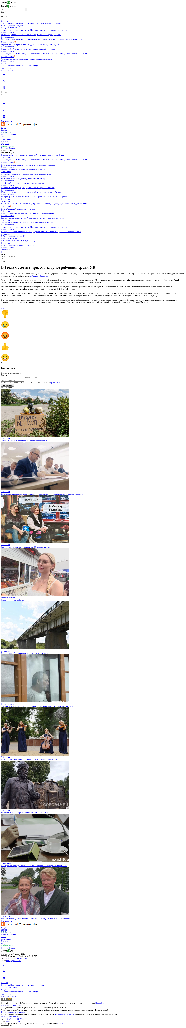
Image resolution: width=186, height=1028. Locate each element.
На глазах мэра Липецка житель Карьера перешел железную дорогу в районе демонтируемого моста (44, 203)
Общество (5, 23)
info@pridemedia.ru (14, 1021)
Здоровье (48, 23)
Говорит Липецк (31, 66)
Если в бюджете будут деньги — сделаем (18, 209)
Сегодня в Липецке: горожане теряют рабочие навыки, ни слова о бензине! (33, 155)
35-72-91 (23, 958)
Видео (3, 63)
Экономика (6, 139)
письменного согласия (64, 1014)
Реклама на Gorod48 (9, 1017)
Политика (57, 23)
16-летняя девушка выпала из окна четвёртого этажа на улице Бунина (31, 35)
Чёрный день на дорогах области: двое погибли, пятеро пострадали (30, 44)
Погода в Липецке (9, 28)
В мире (13, 70)
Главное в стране (8, 134)
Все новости (6, 121)
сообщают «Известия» (39, 276)
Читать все (5, 201)
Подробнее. (100, 1003)
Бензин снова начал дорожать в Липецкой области (23, 169)
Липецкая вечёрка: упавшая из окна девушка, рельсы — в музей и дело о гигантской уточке (41, 232)
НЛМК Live (6, 132)
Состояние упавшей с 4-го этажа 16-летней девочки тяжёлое (27, 174)
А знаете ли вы (7, 146)
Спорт (26, 23)
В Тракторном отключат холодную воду (18, 241)
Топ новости (6, 68)
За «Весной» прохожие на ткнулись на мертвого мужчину (26, 183)
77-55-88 (23, 1019)
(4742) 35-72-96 (12, 958)
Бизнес (32, 23)
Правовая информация (11, 1005)
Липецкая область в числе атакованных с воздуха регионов (26, 59)
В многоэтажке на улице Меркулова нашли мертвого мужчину (28, 188)
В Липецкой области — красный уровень (19, 245)
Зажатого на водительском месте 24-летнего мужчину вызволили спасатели (34, 30)
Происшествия (16, 23)
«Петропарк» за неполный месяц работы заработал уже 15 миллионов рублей (34, 197)
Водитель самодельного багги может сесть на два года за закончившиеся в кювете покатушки (41, 39)
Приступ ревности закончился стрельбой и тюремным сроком (28, 213)
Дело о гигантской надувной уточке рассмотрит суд (23, 178)
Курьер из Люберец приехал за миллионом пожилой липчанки (28, 49)
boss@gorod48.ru (13, 961)
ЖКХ (3, 309)
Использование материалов (13, 1012)
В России (5, 70)
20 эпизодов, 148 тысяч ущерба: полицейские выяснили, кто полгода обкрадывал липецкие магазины (45, 53)
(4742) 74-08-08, (13, 1019)
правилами (55, 383)
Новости (4, 21)
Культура (40, 23)
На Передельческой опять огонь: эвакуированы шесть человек (28, 165)
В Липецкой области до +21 (13, 25)
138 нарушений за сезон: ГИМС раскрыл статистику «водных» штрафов (32, 218)
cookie (60, 1023)
